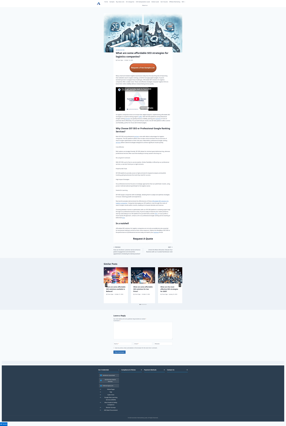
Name (116, 344)
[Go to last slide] (106, 285)
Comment (116, 320)
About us (144, 5)
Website (157, 344)
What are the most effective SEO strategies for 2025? (169, 289)
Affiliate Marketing (174, 2)
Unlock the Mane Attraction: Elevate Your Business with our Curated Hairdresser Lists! (159, 249)
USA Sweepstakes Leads (143, 2)
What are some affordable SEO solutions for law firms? (143, 289)
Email (136, 344)
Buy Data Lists (120, 2)
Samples (111, 2)
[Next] (180, 285)
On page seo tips (120, 50)
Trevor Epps (120, 60)
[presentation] (116, 275)
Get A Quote (164, 2)
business (158, 118)
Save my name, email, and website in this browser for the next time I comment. (136, 348)
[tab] (141, 304)
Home (106, 2)
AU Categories (130, 2)
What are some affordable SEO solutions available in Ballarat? (115, 289)
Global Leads (155, 2)
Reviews (5, 424)
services (127, 118)
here (156, 213)
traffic (140, 116)
